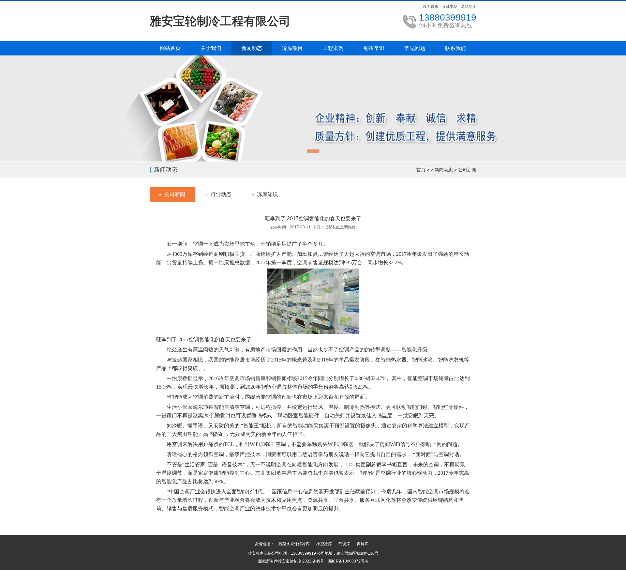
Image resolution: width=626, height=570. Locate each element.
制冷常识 (374, 48)
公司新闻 (467, 169)
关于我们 (211, 48)
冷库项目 (292, 48)
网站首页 (170, 48)
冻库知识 (267, 194)
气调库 (344, 544)
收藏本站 (449, 6)
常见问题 (414, 48)
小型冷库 (324, 544)
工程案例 (333, 48)
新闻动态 (251, 48)
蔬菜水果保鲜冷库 (294, 544)
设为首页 (431, 6)
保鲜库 (362, 544)
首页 (420, 169)
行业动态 (221, 194)
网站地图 (468, 6)
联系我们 (455, 48)
